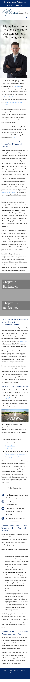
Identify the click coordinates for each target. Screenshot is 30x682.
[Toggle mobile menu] (27, 17)
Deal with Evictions (11, 449)
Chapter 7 (7, 97)
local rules (23, 341)
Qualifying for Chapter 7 (9, 192)
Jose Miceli (17, 86)
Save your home (10, 446)
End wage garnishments (12, 457)
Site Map (18, 672)
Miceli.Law (16, 670)
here (14, 137)
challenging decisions (8, 398)
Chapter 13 (15, 97)
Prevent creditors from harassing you (16, 454)
